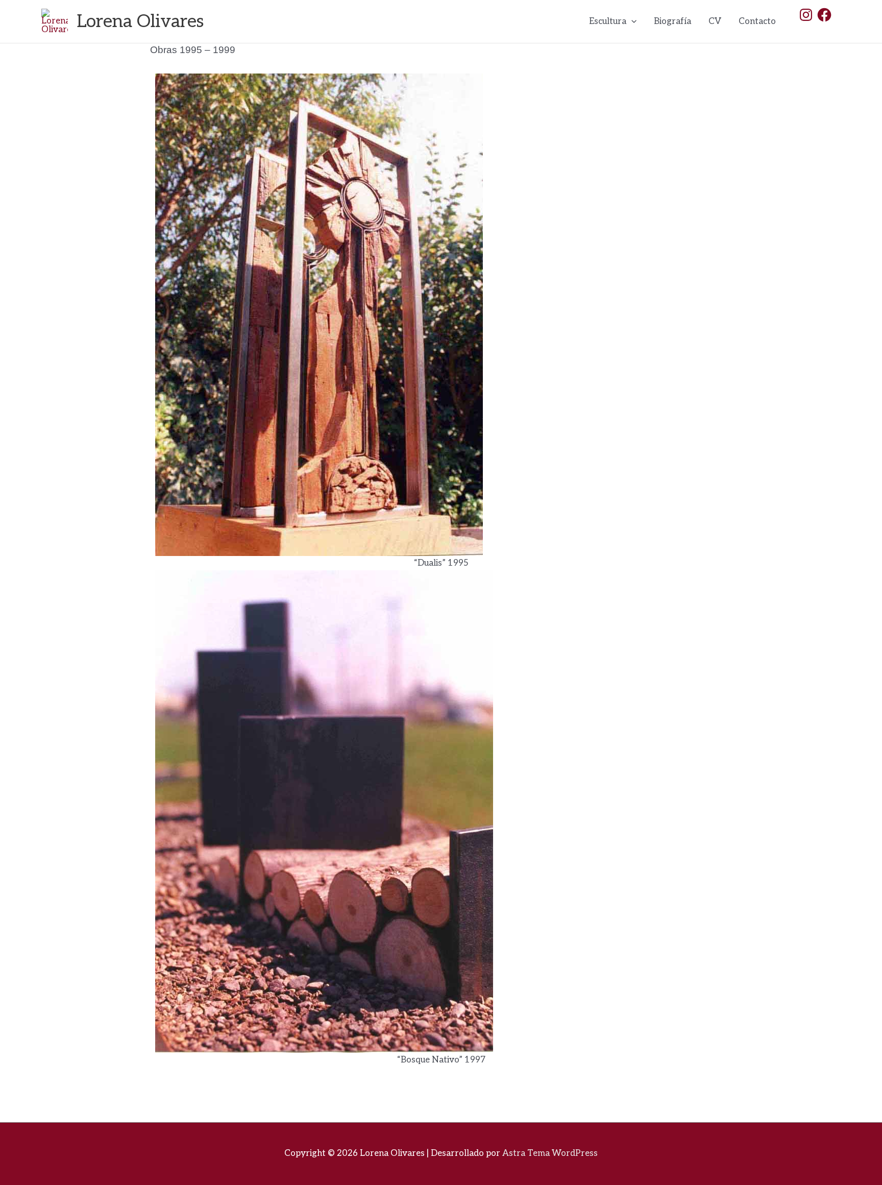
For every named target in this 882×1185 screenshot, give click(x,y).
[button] (631, 21)
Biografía (672, 21)
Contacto (757, 21)
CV (714, 21)
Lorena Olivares (140, 21)
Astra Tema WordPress (550, 1153)
